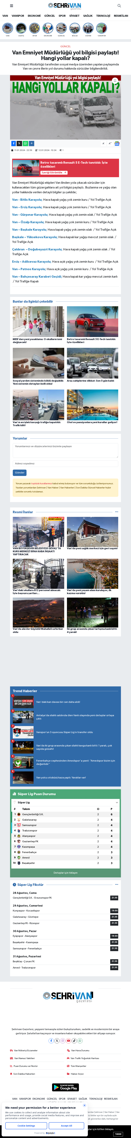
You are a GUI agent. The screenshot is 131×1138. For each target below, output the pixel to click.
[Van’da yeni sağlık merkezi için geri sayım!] (92, 531)
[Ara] (119, 6)
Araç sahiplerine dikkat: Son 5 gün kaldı (90, 380)
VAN (5, 15)
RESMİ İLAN (121, 15)
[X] (57, 1040)
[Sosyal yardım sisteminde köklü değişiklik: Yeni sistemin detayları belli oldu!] (38, 363)
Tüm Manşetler (78, 1066)
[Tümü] (116, 512)
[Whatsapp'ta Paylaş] (25, 143)
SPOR (62, 15)
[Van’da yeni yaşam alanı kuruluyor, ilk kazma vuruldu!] (92, 573)
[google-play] (65, 1087)
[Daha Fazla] (31, 143)
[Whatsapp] (80, 1040)
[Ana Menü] (11, 6)
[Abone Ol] (117, 143)
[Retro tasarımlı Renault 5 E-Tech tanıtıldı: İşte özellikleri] (92, 321)
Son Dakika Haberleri (24, 1074)
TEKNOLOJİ (103, 15)
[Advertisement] (65, 661)
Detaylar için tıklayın (65, 873)
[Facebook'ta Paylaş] (13, 143)
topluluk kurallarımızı (42, 483)
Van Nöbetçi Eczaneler (26, 1050)
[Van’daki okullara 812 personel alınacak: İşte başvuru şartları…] (38, 573)
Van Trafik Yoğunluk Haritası (85, 1058)
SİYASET (74, 15)
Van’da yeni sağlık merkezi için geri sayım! (92, 548)
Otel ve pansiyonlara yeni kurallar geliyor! (92, 422)
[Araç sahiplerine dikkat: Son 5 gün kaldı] (92, 363)
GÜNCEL (49, 15)
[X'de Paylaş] (19, 143)
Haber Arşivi (77, 1074)
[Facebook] (51, 1040)
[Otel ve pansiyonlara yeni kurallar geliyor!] (92, 404)
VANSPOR (18, 15)
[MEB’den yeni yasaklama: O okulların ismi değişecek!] (38, 321)
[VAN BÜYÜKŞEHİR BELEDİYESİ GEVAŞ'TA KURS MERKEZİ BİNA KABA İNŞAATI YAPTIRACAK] (38, 531)
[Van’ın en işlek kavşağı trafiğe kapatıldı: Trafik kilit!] (38, 404)
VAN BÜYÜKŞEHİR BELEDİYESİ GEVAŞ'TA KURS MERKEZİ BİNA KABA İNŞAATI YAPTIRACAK (37, 551)
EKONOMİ (34, 15)
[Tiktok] (74, 1040)
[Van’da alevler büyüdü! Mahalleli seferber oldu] (38, 612)
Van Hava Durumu (80, 1050)
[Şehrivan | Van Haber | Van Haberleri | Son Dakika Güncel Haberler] (65, 5)
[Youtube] (68, 1040)
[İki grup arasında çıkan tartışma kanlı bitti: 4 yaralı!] (92, 612)
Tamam (118, 1134)
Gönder (19, 472)
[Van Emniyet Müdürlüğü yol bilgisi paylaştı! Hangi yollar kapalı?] (65, 107)
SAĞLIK (87, 15)
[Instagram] (62, 1040)
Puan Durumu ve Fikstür (26, 1066)
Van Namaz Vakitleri (24, 1058)
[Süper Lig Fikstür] (116, 884)
